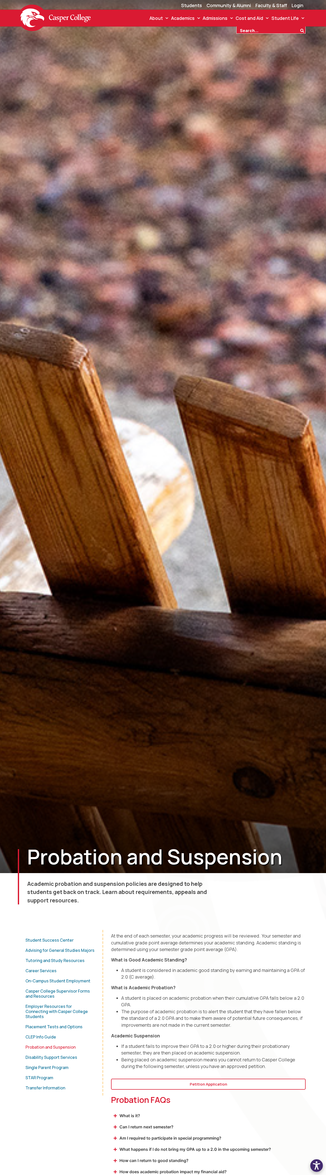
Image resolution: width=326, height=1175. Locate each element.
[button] (316, 1165)
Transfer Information (45, 1088)
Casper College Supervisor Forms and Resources (57, 993)
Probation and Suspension (50, 1047)
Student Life (285, 18)
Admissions (215, 18)
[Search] (303, 30)
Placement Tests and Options (54, 1027)
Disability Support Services (51, 1057)
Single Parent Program (47, 1067)
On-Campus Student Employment (57, 981)
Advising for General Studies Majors (59, 950)
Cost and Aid (249, 18)
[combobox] (268, 30)
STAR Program (39, 1077)
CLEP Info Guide (40, 1037)
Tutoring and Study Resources (55, 960)
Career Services (41, 970)
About (156, 18)
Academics (183, 18)
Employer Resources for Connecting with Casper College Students (56, 1011)
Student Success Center (49, 940)
